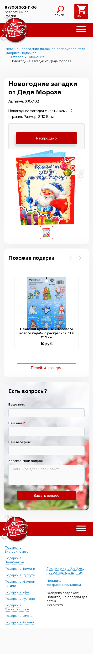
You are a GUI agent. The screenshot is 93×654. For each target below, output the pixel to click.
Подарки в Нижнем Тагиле (20, 584)
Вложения (36, 57)
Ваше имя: (16, 404)
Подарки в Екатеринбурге (17, 549)
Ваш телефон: (19, 442)
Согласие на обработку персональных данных (65, 570)
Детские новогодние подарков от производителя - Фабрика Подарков (46, 51)
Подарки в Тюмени (20, 569)
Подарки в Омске (19, 616)
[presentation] (70, 257)
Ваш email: (17, 423)
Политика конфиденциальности (63, 583)
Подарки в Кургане (20, 599)
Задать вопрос (46, 495)
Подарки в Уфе (17, 592)
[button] (81, 30)
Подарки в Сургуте (20, 575)
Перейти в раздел (46, 367)
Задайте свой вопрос (25, 461)
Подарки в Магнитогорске (17, 607)
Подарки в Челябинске (14, 560)
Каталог (16, 57)
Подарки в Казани (19, 622)
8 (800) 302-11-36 (21, 7)
